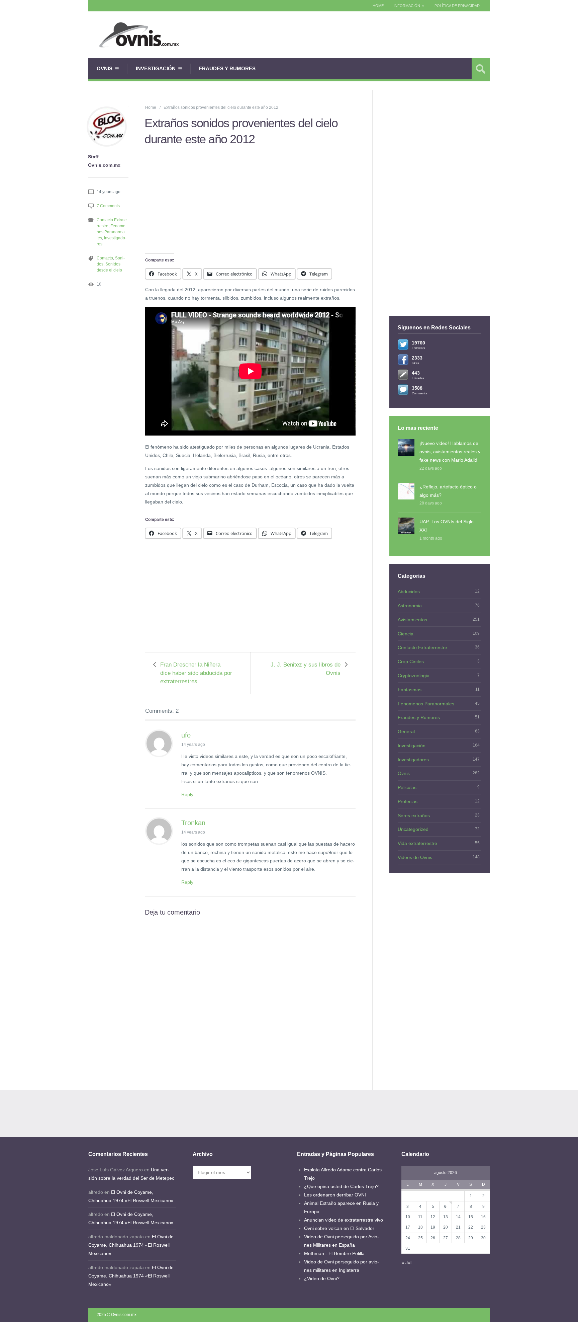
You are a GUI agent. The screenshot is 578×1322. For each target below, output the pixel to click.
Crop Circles (411, 661)
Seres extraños (414, 815)
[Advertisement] (368, 35)
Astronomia (410, 605)
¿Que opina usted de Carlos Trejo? (341, 1186)
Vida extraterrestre (417, 843)
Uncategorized (413, 829)
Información (407, 6)
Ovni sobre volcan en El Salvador (339, 1228)
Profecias (407, 801)
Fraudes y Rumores (227, 68)
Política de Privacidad (457, 6)
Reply (187, 794)
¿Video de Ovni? (322, 1278)
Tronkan (193, 823)
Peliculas (407, 787)
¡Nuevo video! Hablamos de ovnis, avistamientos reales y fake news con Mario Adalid (449, 452)
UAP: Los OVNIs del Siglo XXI (446, 526)
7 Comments (108, 206)
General (406, 731)
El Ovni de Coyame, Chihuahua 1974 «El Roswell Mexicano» (131, 1245)
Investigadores (413, 759)
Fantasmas (409, 689)
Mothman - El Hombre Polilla (334, 1253)
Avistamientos (412, 619)
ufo (186, 735)
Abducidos (409, 591)
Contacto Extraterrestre (422, 647)
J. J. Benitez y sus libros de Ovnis (306, 669)
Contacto (105, 258)
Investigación (156, 68)
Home (378, 6)
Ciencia (405, 633)
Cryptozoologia (413, 675)
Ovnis (104, 68)
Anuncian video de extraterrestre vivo (343, 1220)
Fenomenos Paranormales (112, 232)
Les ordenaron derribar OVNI (335, 1194)
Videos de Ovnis (415, 857)
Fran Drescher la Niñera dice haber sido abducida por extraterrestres (196, 673)
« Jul (406, 1262)
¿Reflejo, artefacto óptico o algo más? (448, 491)
